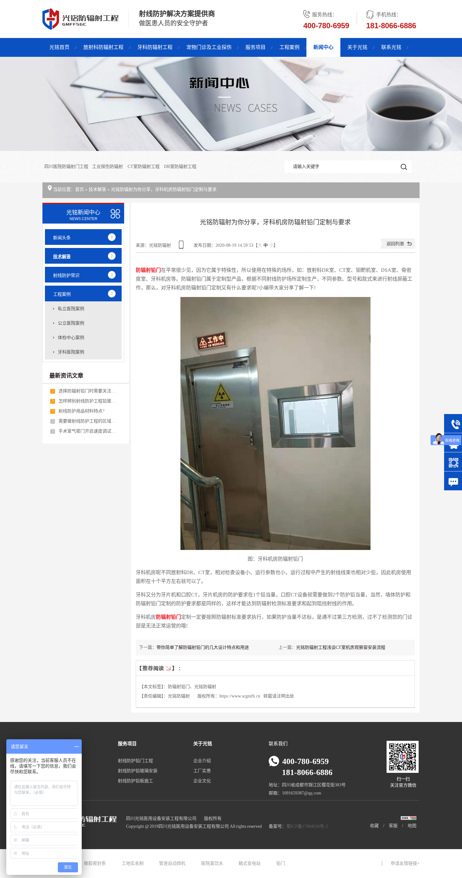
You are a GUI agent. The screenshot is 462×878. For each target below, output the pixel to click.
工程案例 (289, 47)
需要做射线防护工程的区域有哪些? (88, 421)
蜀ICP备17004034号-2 (307, 826)
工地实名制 (133, 863)
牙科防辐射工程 (155, 47)
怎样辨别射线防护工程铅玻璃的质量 (88, 401)
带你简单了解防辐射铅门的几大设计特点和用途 (203, 647)
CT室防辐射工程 (144, 166)
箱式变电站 (250, 863)
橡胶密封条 (95, 863)
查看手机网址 (182, 247)
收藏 (374, 825)
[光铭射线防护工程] (231, 104)
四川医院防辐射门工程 (66, 166)
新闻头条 (62, 237)
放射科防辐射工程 (103, 47)
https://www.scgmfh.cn (239, 696)
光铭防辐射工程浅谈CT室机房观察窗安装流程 (340, 647)
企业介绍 (202, 760)
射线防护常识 (66, 275)
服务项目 (255, 47)
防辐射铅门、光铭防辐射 (192, 686)
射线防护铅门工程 (135, 760)
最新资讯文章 (66, 376)
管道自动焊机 (172, 863)
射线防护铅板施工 (135, 780)
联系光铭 (391, 47)
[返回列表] (398, 247)
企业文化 (202, 780)
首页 (79, 189)
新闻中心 (323, 47)
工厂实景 (202, 770)
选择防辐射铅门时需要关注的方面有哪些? (88, 391)
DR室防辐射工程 (180, 166)
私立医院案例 (71, 308)
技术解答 (97, 189)
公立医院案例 (71, 323)
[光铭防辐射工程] (80, 26)
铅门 (280, 863)
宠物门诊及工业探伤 (209, 47)
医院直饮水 (212, 863)
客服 (393, 825)
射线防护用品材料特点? (81, 411)
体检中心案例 (71, 337)
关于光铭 (357, 47)
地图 (412, 825)
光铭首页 (59, 47)
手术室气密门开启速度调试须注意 (88, 431)
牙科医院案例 (71, 352)
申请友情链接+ (405, 863)
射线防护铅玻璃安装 (137, 770)
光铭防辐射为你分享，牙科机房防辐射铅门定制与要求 (164, 189)
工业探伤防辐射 (108, 166)
